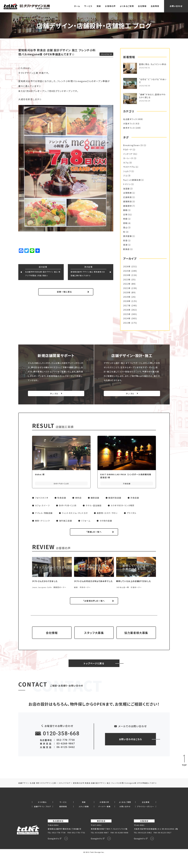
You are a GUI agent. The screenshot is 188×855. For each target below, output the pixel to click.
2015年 (127, 314)
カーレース (128, 158)
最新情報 (63, 806)
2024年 (127, 275)
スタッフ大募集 (94, 633)
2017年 (127, 305)
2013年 (127, 322)
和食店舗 (61, 497)
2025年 (127, 270)
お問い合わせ (176, 6)
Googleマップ (55, 838)
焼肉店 (78, 497)
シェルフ (127, 171)
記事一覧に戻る (64, 291)
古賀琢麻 (127, 192)
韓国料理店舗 (114, 497)
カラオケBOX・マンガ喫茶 (122, 505)
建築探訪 (127, 201)
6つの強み (42, 802)
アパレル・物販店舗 (44, 513)
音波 (125, 244)
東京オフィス (129, 127)
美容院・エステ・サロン (107, 513)
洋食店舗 (134, 497)
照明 (125, 223)
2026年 (127, 266)
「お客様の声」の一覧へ (94, 600)
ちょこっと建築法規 (132, 180)
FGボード (127, 149)
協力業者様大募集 (136, 633)
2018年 (127, 301)
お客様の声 (110, 6)
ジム (125, 175)
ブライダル (131, 513)
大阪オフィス (129, 123)
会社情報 (142, 6)
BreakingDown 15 (133, 145)
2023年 (127, 279)
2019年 (127, 296)
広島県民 (127, 197)
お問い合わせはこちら (130, 739)
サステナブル (129, 166)
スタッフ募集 (84, 806)
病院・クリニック (42, 520)
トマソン (127, 184)
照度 (125, 218)
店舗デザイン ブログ (42, 806)
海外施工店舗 (65, 520)
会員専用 (155, 6)
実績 (99, 6)
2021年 (127, 288)
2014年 (127, 318)
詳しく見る (54, 393)
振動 (125, 210)
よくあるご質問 (127, 6)
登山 (125, 227)
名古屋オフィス (130, 119)
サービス (88, 6)
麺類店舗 (95, 497)
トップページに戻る (94, 663)
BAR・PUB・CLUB (68, 505)
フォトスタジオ (41, 497)
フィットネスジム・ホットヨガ (75, 513)
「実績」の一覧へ (94, 531)
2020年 (127, 292)
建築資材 (127, 205)
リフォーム (85, 520)
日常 (125, 214)
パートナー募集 (104, 806)
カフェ (126, 162)
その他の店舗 (106, 520)
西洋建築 (127, 236)
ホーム (77, 6)
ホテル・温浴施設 (94, 505)
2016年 (127, 309)
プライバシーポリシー (145, 806)
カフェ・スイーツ (42, 505)
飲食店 (126, 249)
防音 (125, 240)
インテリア (128, 154)
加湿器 (126, 188)
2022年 (127, 283)
